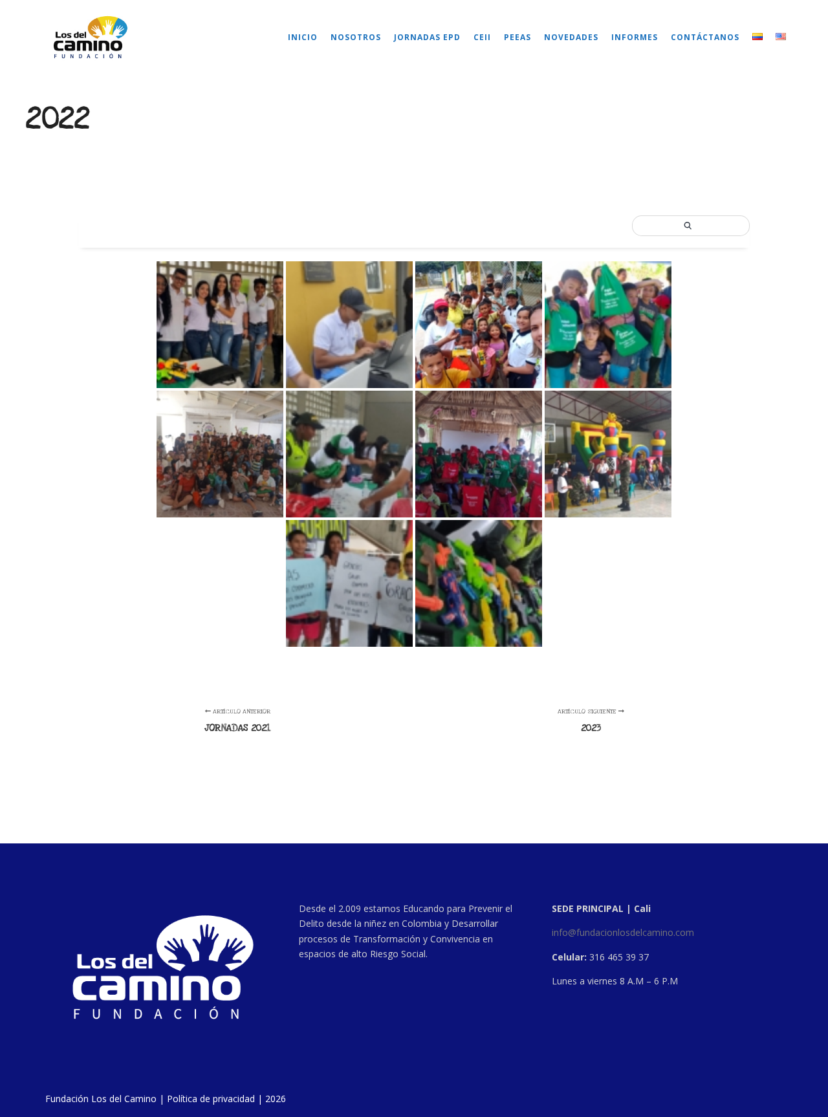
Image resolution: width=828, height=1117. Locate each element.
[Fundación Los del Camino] (90, 37)
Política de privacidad (211, 1098)
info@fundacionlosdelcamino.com (623, 932)
